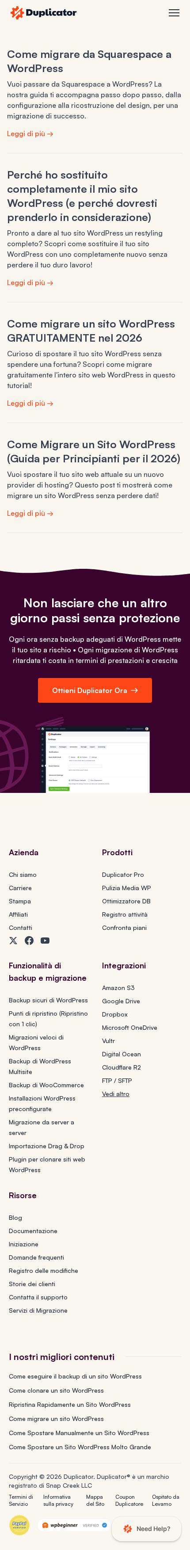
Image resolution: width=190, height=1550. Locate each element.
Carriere (20, 887)
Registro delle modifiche (43, 1270)
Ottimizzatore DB (126, 901)
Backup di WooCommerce (46, 1085)
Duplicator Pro (123, 874)
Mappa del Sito (95, 1500)
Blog (15, 1217)
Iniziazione (23, 1244)
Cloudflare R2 (121, 1067)
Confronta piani (124, 927)
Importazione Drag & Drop (46, 1146)
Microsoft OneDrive (129, 1027)
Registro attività (125, 914)
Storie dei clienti (32, 1283)
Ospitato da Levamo (165, 1500)
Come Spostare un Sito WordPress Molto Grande (80, 1447)
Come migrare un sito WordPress (56, 1418)
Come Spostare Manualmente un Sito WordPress (79, 1432)
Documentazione (33, 1230)
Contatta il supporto (38, 1297)
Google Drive (121, 1001)
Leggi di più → (30, 133)
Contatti (20, 927)
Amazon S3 (118, 987)
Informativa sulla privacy (58, 1500)
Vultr (108, 1040)
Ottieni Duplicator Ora (89, 690)
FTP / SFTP (117, 1080)
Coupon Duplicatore (129, 1500)
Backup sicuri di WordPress (48, 1000)
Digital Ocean (121, 1054)
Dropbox (115, 1014)
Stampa (20, 901)
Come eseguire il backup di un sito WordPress (75, 1376)
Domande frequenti (36, 1257)
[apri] (174, 12)
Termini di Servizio (21, 1500)
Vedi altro (115, 1093)
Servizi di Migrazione (38, 1310)
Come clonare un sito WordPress (56, 1390)
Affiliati (18, 914)
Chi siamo (23, 874)
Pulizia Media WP (126, 887)
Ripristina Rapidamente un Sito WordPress (70, 1404)
